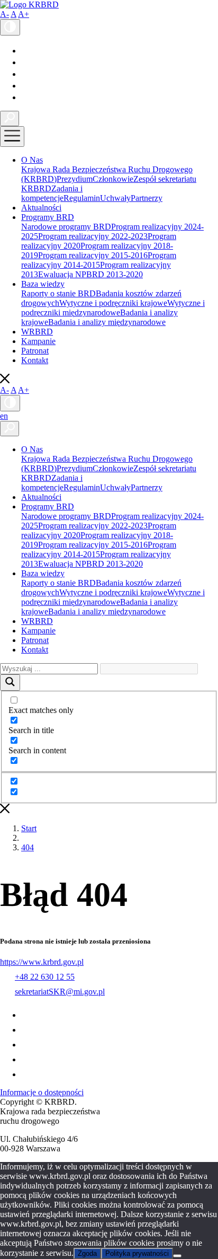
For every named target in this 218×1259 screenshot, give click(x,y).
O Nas (32, 159)
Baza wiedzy (43, 283)
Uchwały (115, 198)
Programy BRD (47, 217)
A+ (23, 14)
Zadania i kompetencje (52, 193)
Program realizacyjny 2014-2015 (98, 260)
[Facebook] (23, 50)
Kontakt (34, 360)
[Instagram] (26, 85)
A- (4, 14)
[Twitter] (26, 73)
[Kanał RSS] (26, 97)
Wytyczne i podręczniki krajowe (113, 302)
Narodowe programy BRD (66, 226)
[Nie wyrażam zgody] (177, 1255)
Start (29, 828)
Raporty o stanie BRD (58, 293)
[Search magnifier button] (10, 682)
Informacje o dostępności (42, 1092)
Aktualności (41, 207)
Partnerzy (146, 198)
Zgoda (87, 1253)
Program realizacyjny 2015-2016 (93, 255)
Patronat (35, 350)
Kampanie (38, 341)
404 (27, 847)
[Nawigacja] (12, 136)
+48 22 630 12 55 (45, 976)
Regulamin (81, 198)
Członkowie (113, 178)
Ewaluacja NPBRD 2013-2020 (90, 274)
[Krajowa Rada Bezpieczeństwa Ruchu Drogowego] (29, 4)
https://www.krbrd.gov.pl (42, 961)
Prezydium (75, 178)
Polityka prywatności (137, 1253)
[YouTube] (25, 62)
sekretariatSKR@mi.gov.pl (60, 991)
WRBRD (37, 331)
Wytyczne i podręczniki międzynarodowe (113, 307)
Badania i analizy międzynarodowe (107, 322)
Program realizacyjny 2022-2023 (93, 236)
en (4, 415)
